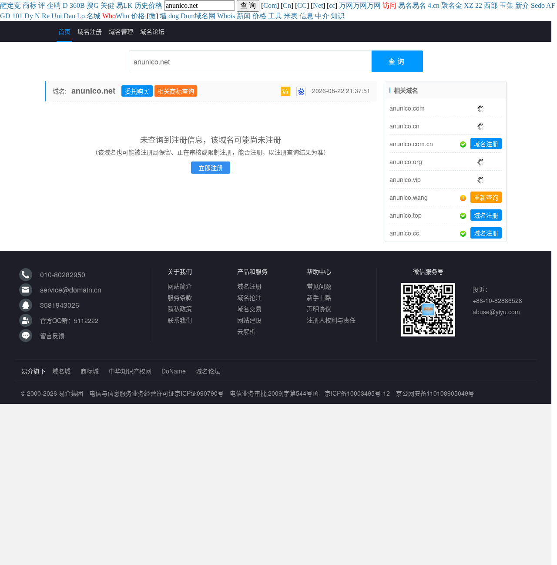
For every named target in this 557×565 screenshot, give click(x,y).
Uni (56, 16)
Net (318, 5)
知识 (338, 16)
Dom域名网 (198, 16)
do (541, 5)
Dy (28, 16)
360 (75, 5)
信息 (306, 16)
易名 (405, 5)
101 (17, 16)
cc (332, 5)
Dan (69, 16)
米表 (291, 16)
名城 (94, 16)
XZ (468, 5)
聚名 (448, 5)
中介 (322, 16)
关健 (107, 5)
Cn (287, 5)
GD (5, 16)
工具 (275, 16)
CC (302, 5)
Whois (226, 16)
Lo (81, 16)
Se (534, 5)
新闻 (244, 16)
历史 (141, 5)
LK (128, 5)
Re (46, 16)
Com (270, 5)
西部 (491, 5)
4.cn (434, 5)
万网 (346, 5)
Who (122, 16)
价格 (155, 5)
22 (478, 5)
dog (173, 16)
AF (550, 5)
